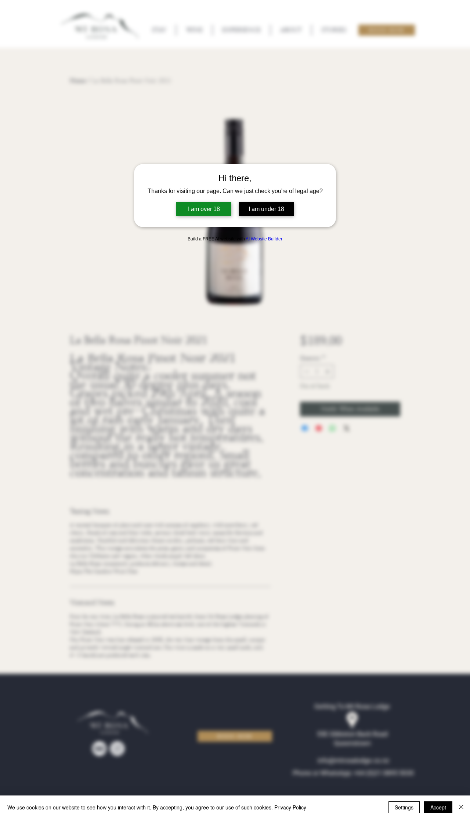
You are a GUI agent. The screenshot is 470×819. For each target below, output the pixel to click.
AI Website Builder (264, 239)
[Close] (461, 807)
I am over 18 (204, 209)
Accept (438, 807)
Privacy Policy (290, 807)
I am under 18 (266, 209)
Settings (404, 807)
